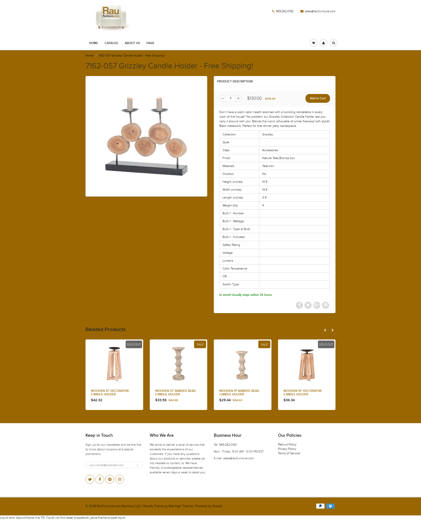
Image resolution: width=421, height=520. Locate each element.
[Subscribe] (137, 465)
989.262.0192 (285, 11)
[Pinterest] (109, 479)
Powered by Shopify (208, 506)
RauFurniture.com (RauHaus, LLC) (119, 506)
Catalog (111, 43)
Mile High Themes (181, 506)
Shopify (148, 506)
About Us (132, 43)
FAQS (150, 43)
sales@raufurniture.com (320, 11)
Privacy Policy (287, 449)
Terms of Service (289, 453)
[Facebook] (99, 479)
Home (93, 43)
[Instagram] (119, 479)
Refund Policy (287, 444)
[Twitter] (90, 479)
